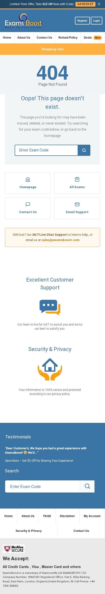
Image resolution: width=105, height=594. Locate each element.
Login (96, 20)
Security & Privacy (29, 530)
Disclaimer (67, 516)
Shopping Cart (52, 49)
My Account (92, 516)
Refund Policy (68, 37)
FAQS (47, 516)
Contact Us (44, 37)
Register (82, 20)
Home (7, 37)
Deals (92, 37)
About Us (23, 37)
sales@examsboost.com (61, 240)
